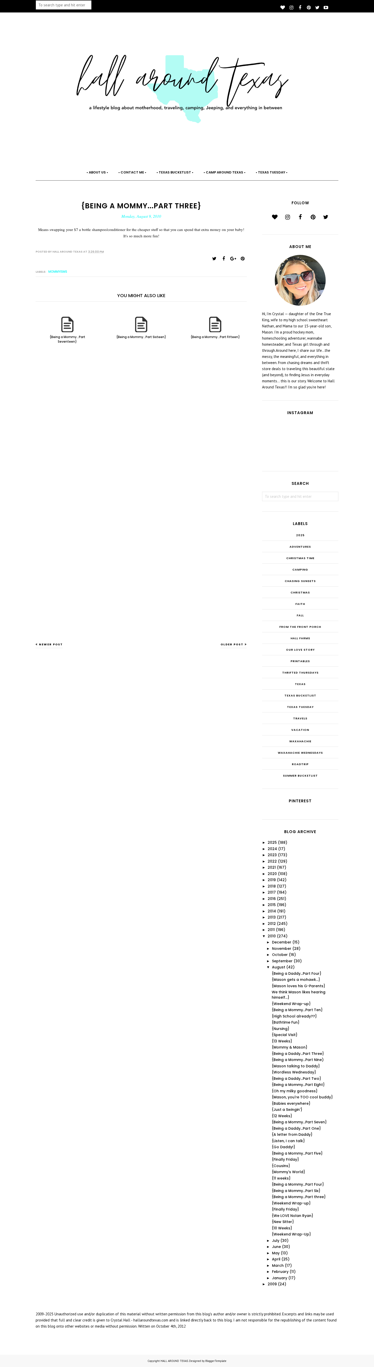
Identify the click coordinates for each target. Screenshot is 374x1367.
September (282, 961)
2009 (272, 1284)
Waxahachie (300, 741)
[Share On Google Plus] (233, 259)
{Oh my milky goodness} (295, 1091)
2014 (272, 911)
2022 (272, 861)
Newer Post (51, 644)
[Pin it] (242, 259)
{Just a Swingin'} (287, 1109)
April (276, 1259)
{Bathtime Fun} (285, 1022)
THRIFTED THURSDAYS (300, 673)
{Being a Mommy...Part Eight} (298, 1084)
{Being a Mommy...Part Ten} (297, 1009)
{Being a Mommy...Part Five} (297, 1153)
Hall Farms (300, 638)
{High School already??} (294, 1016)
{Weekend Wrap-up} (291, 1003)
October (280, 954)
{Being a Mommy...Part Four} (298, 1184)
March (278, 1265)
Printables (300, 661)
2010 (272, 936)
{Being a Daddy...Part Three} (298, 1053)
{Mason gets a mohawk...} (296, 979)
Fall (300, 615)
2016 (272, 898)
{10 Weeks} (282, 1228)
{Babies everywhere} (291, 1103)
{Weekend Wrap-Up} (291, 1234)
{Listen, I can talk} (288, 1140)
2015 (272, 904)
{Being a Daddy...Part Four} (296, 973)
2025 (300, 535)
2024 (272, 848)
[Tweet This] (214, 259)
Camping (300, 570)
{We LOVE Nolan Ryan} (292, 1215)
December (281, 942)
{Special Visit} (284, 1034)
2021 (272, 867)
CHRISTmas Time (300, 558)
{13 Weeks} (282, 1041)
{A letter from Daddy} (292, 1134)
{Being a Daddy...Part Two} (296, 1078)
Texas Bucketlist (300, 695)
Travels (300, 718)
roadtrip (300, 764)
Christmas (300, 592)
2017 (272, 892)
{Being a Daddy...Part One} (296, 1128)
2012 (272, 923)
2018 (272, 886)
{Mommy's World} (288, 1171)
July (275, 1240)
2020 (272, 873)
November (281, 948)
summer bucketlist (300, 776)
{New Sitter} (283, 1221)
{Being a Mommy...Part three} (299, 1196)
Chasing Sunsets (300, 581)
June (276, 1246)
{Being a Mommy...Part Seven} (299, 1122)
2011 (271, 929)
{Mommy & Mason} (289, 1047)
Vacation (300, 730)
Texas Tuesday (300, 707)
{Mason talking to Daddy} (296, 1066)
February (280, 1271)
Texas (300, 684)
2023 (272, 854)
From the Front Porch (300, 627)
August (278, 967)
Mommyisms (57, 271)
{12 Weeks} (282, 1115)
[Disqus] (141, 431)
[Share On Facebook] (224, 259)
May (276, 1253)
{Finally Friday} (285, 1159)
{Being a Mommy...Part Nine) (298, 1059)
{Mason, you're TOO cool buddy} (302, 1097)
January (279, 1278)
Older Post (232, 644)
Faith (300, 604)
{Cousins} (281, 1165)
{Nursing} (280, 1028)
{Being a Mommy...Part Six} (296, 1190)
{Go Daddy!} (283, 1147)
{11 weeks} (281, 1178)
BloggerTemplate (215, 1361)
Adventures (300, 547)
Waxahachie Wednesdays (300, 753)
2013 (272, 917)
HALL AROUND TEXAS (174, 1361)
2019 (272, 879)
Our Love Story (300, 650)
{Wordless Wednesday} (294, 1072)
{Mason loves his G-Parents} (298, 985)
